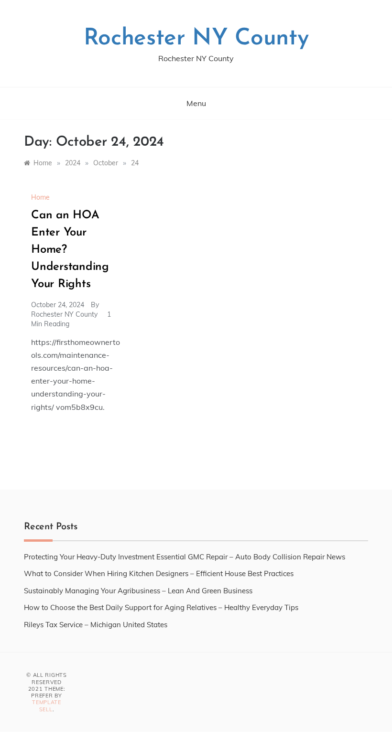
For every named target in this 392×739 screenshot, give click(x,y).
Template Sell (46, 705)
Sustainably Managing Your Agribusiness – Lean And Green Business (138, 590)
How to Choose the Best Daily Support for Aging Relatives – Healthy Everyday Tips (161, 607)
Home (40, 197)
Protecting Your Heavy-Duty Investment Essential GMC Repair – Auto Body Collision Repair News (184, 556)
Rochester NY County (196, 38)
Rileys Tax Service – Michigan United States (95, 624)
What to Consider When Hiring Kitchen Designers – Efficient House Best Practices (159, 573)
